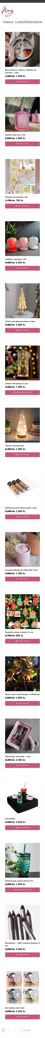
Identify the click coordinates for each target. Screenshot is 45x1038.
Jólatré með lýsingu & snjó (16, 384)
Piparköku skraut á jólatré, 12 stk (19, 632)
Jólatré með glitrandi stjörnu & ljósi (20, 321)
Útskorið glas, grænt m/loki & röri (19, 881)
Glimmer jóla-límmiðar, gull (16, 197)
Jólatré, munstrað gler (14, 446)
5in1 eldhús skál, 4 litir (14, 1008)
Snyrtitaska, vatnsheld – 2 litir (17, 757)
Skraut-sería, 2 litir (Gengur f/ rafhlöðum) (22, 694)
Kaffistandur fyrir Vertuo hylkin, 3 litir (21, 508)
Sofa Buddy (10, 819)
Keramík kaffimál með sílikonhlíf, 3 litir (21, 570)
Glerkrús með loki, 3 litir (15, 135)
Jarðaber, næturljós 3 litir (15, 259)
